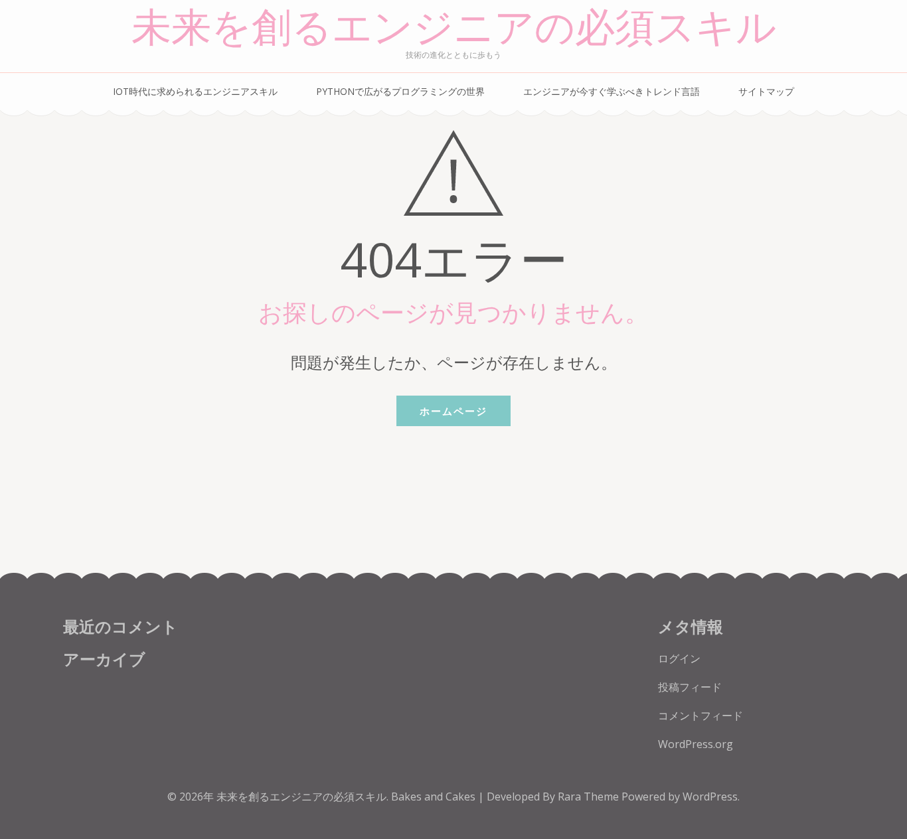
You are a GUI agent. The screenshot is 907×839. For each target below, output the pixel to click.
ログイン (679, 658)
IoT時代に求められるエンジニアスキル (195, 91)
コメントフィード (700, 715)
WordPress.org (695, 744)
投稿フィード (690, 687)
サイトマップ (766, 91)
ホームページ (453, 411)
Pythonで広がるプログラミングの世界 (400, 91)
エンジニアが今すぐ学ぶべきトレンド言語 (611, 91)
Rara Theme (589, 796)
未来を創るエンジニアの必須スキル (453, 28)
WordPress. (711, 796)
